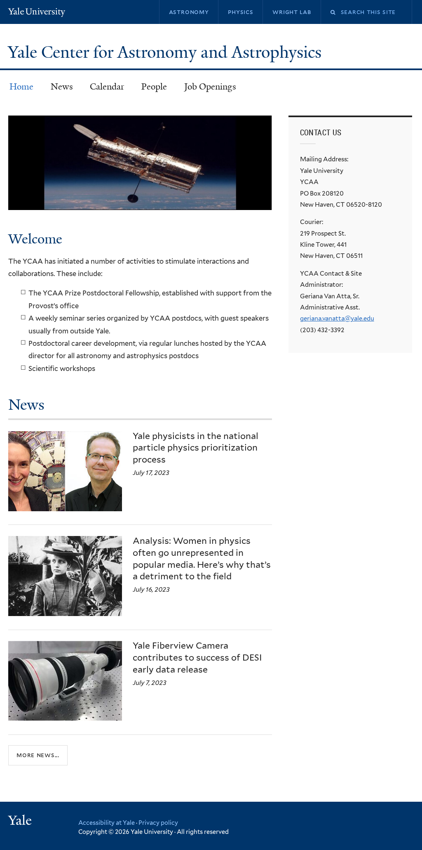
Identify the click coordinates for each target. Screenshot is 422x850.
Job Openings (210, 86)
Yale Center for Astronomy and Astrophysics (167, 52)
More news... (37, 755)
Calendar (107, 86)
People (154, 86)
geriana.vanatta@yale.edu (337, 318)
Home (21, 86)
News (62, 86)
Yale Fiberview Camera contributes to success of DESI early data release (197, 657)
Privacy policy (158, 822)
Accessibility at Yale (106, 822)
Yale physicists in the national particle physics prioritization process (195, 448)
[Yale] (21, 821)
